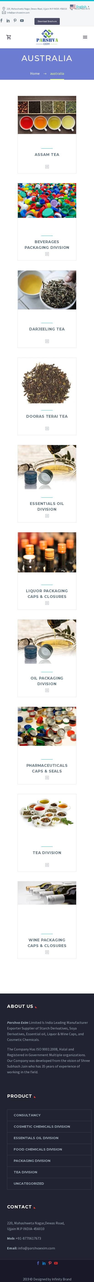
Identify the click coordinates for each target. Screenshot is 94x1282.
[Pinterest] (15, 20)
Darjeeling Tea (47, 329)
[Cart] (9, 37)
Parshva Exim (17, 1022)
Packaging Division (32, 1161)
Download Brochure (47, 21)
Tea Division (47, 853)
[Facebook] (38, 1263)
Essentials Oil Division (36, 1138)
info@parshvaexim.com (18, 12)
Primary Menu (85, 37)
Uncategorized (29, 1184)
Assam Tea (47, 154)
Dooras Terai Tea (47, 416)
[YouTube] (21, 20)
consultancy (27, 1115)
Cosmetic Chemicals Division (42, 1127)
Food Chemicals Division (38, 1149)
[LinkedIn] (8, 20)
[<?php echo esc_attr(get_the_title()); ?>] (47, 167)
